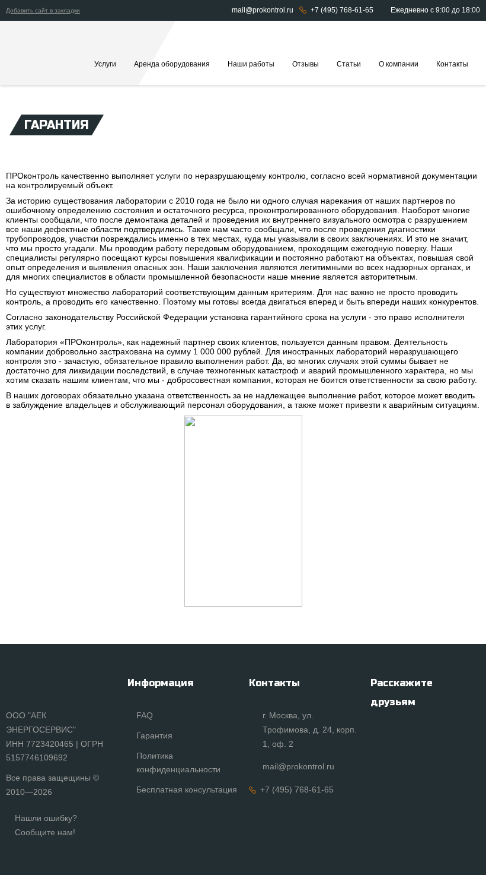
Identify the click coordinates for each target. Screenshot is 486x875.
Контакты (452, 64)
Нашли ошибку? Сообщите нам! (46, 825)
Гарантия (154, 735)
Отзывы (305, 64)
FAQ (144, 715)
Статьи (349, 64)
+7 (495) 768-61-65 (342, 10)
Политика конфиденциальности (178, 763)
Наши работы (251, 64)
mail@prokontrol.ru (262, 10)
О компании (398, 64)
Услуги (105, 64)
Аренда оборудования (172, 64)
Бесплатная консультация (186, 789)
